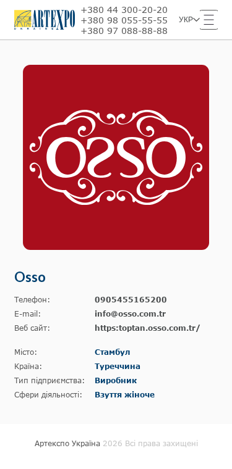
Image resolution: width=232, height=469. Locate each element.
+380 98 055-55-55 (124, 20)
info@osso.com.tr (130, 313)
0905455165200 (131, 299)
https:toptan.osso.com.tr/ (147, 328)
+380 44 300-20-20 (124, 9)
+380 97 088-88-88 (124, 30)
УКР (186, 19)
